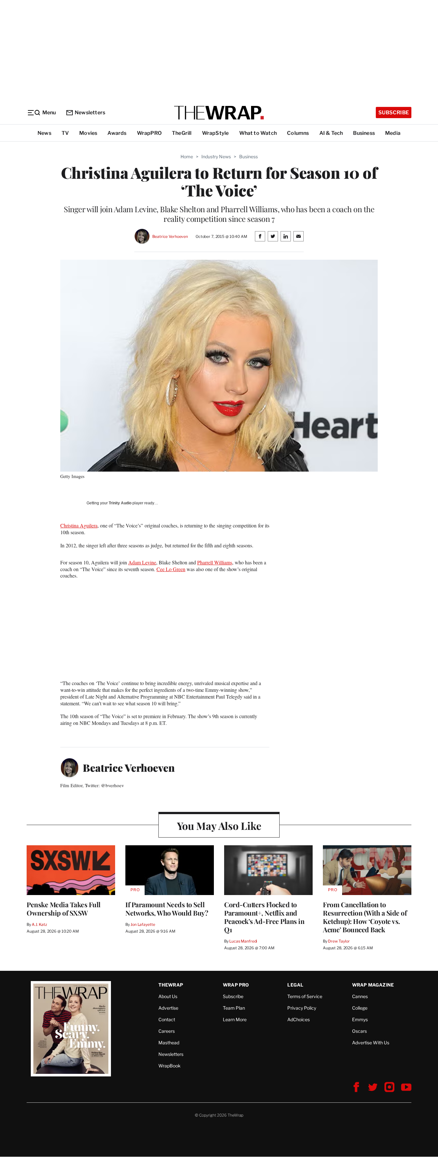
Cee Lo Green (170, 569)
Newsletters (90, 112)
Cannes (360, 996)
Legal (295, 984)
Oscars (359, 1031)
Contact (166, 1019)
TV (65, 133)
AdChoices (298, 1019)
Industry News (216, 156)
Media (392, 133)
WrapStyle (215, 133)
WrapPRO (149, 133)
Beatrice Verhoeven (170, 236)
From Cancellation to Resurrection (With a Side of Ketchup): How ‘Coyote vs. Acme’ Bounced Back (365, 917)
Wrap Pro (236, 984)
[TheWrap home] (219, 112)
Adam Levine (142, 562)
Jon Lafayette (143, 924)
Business (364, 133)
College (359, 1008)
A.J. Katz (39, 924)
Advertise (168, 1008)
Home (187, 156)
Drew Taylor (339, 941)
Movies (88, 133)
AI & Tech (331, 133)
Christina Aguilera (78, 525)
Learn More (235, 1019)
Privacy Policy (301, 1008)
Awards (116, 133)
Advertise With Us (370, 1042)
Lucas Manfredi (243, 941)
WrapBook (169, 1065)
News (44, 133)
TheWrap (170, 984)
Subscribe (393, 112)
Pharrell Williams (214, 562)
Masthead (168, 1042)
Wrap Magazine (373, 984)
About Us (167, 996)
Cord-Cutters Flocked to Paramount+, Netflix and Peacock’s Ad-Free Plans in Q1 (264, 917)
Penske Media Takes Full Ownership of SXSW (64, 908)
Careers (166, 1031)
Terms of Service (304, 996)
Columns (298, 133)
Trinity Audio (120, 503)
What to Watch (258, 133)
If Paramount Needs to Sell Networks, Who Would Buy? (166, 908)
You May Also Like (219, 825)
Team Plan (234, 1008)
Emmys (360, 1019)
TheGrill (182, 133)
